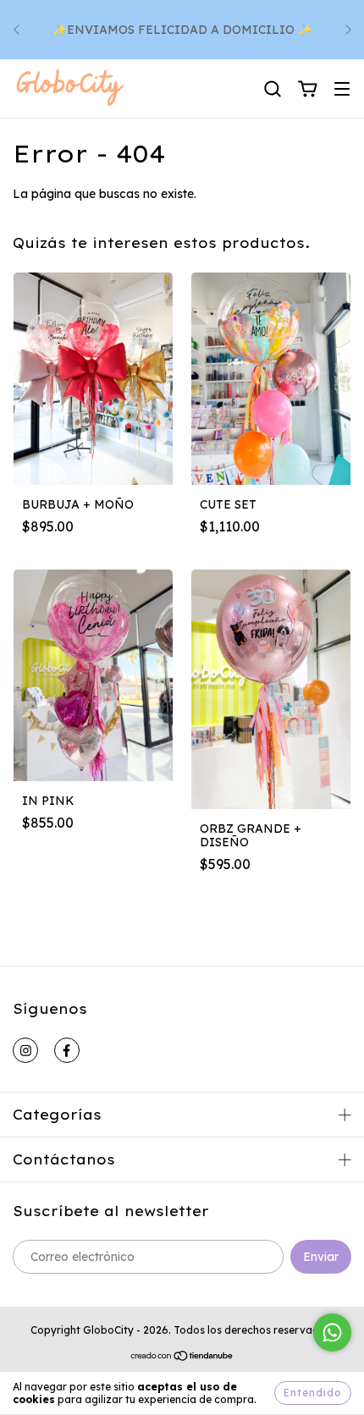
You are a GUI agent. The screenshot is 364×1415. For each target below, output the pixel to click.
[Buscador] (272, 89)
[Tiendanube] (182, 1358)
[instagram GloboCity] (25, 1050)
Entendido (313, 1392)
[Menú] (342, 89)
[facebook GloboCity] (67, 1050)
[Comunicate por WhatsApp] (332, 1332)
